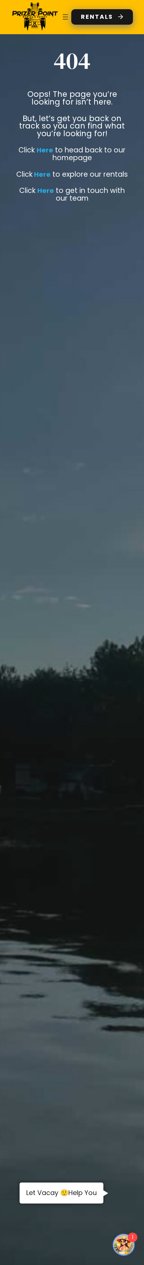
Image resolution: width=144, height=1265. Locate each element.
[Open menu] (65, 17)
